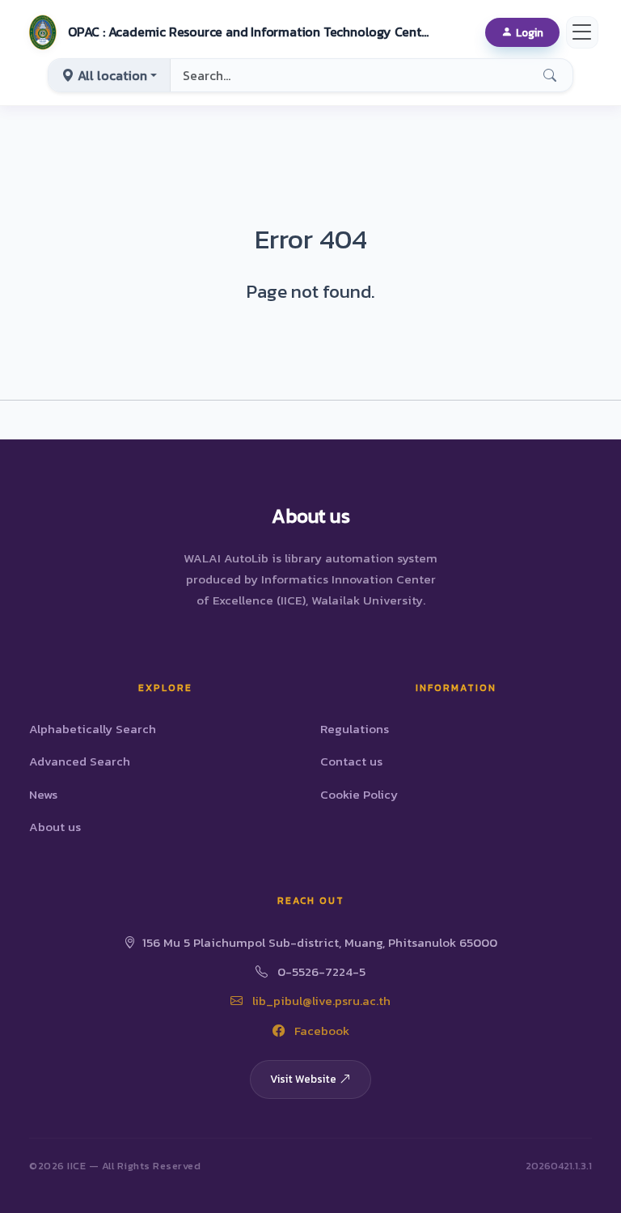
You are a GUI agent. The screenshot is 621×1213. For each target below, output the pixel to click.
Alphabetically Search (92, 728)
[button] (227, 32)
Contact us (351, 761)
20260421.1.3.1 (559, 1165)
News (43, 794)
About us (55, 826)
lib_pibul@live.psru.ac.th (320, 1000)
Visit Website (303, 1079)
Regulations (354, 728)
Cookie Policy (359, 794)
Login (529, 32)
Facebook (320, 1030)
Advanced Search (79, 761)
